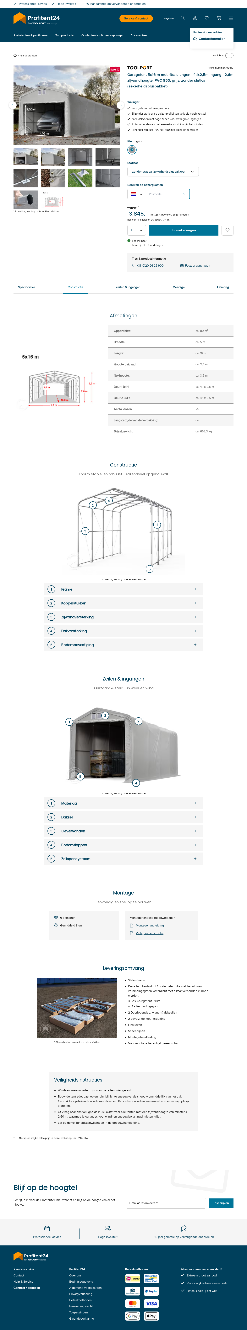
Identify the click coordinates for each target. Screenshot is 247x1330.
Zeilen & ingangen (128, 287)
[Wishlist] (207, 19)
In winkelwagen (184, 230)
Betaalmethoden (80, 1300)
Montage (179, 287)
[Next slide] (120, 105)
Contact (19, 1275)
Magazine (169, 18)
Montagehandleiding (150, 925)
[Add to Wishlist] (227, 230)
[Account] (195, 18)
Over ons (75, 1275)
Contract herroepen (27, 1288)
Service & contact (136, 18)
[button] (219, 18)
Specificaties (26, 287)
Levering (223, 287)
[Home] (16, 55)
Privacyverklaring (80, 1294)
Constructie (75, 287)
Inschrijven (221, 1203)
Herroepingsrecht (81, 1306)
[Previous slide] (13, 105)
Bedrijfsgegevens (81, 1281)
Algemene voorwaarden (85, 1288)
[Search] (182, 18)
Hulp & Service (23, 1281)
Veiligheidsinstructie (149, 933)
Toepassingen (78, 1312)
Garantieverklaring (81, 1318)
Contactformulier (212, 38)
